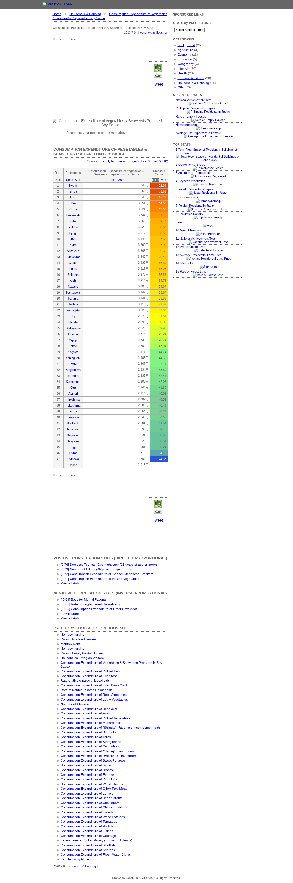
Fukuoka (73, 417)
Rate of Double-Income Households (86, 690)
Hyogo (73, 233)
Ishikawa (73, 227)
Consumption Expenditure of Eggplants (89, 774)
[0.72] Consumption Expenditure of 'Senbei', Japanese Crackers (107, 574)
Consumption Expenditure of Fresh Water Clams (96, 854)
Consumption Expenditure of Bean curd (89, 709)
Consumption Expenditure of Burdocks (88, 732)
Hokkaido (73, 423)
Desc (69, 180)
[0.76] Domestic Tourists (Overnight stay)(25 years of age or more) (109, 564)
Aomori (73, 393)
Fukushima (73, 257)
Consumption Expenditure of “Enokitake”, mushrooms (99, 755)
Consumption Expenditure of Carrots (87, 812)
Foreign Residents (191, 78)
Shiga (73, 191)
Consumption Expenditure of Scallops (88, 850)
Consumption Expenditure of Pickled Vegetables (95, 718)
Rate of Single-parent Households (85, 680)
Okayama (73, 441)
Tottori (73, 346)
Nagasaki (73, 435)
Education (185, 59)
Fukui (73, 239)
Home (57, 14)
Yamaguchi (73, 358)
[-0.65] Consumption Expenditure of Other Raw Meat (99, 609)
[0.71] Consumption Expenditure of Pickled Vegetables (100, 579)
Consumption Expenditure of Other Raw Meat (94, 788)
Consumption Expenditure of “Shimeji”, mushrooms (98, 751)
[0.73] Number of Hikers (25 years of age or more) (97, 569)
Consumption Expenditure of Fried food (89, 676)
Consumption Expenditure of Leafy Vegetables (94, 699)
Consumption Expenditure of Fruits (86, 713)
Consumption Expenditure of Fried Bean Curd (94, 685)
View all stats (70, 583)
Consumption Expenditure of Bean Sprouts (91, 798)
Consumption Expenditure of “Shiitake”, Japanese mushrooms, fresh (110, 727)
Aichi (73, 280)
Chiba (73, 209)
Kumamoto (73, 381)
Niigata (73, 322)
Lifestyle (184, 68)
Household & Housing (85, 14)
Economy (184, 54)
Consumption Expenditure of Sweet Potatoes (93, 760)
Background (186, 45)
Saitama (73, 274)
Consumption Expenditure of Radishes (88, 826)
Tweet (158, 84)
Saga (73, 447)
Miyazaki (73, 429)
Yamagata (73, 310)
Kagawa (73, 352)
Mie (73, 203)
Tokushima (73, 405)
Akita (73, 245)
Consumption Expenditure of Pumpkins (89, 779)
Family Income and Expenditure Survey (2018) (134, 161)
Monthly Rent (70, 644)
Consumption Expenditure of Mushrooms (90, 723)
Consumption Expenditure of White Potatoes (93, 817)
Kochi (73, 411)
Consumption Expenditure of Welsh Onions (92, 784)
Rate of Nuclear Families (78, 639)
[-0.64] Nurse (70, 613)
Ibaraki (73, 268)
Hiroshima (73, 399)
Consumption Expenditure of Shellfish (88, 845)
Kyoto (73, 185)
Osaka (73, 263)
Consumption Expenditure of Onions (87, 831)
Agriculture (185, 50)
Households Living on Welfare (82, 658)
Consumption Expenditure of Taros (86, 737)
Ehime (73, 453)
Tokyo (73, 316)
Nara (73, 197)
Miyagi (73, 340)
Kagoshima (73, 370)
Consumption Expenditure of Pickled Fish (90, 671)
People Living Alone (75, 859)
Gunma (73, 334)
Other (182, 87)
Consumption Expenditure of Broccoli (87, 770)
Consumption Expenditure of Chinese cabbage (94, 807)
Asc (77, 180)
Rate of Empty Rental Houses (82, 653)
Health (182, 73)
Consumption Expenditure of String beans (91, 742)
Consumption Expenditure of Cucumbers (90, 746)
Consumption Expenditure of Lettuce (87, 793)
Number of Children (75, 704)
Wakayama (73, 328)
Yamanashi (73, 215)
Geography (186, 64)
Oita (73, 387)
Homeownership (72, 634)
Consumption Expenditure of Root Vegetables (94, 694)
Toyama (73, 298)
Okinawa (73, 459)
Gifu (73, 221)
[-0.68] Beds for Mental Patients (83, 599)
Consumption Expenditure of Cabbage (88, 836)
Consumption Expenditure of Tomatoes (89, 821)
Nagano (73, 286)
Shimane (73, 375)
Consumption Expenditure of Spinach (87, 765)
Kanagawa (73, 292)
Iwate (73, 364)
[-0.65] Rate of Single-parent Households (90, 604)
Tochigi (73, 304)
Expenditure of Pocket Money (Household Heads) (96, 840)
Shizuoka (73, 251)
